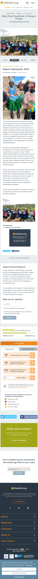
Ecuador (19, 13)
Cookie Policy (29, 565)
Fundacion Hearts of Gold (20, 22)
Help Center (18, 501)
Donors (4, 517)
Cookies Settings (19, 577)
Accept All (19, 569)
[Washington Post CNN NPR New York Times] (19, 551)
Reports (14, 60)
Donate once (9, 349)
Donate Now (19, 343)
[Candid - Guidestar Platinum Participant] (12, 556)
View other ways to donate (19, 387)
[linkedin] (28, 508)
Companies (26, 7)
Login (33, 3)
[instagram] (19, 508)
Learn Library (8, 541)
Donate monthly (28, 349)
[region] (19, 569)
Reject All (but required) (19, 573)
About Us (5, 535)
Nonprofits (19, 7)
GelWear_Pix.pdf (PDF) (13, 227)
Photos (24, 60)
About (13, 7)
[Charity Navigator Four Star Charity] (6, 556)
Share (33, 60)
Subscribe (19, 473)
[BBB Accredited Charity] (19, 556)
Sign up (9, 317)
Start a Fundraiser (19, 440)
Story (5, 60)
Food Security (10, 13)
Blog (31, 7)
